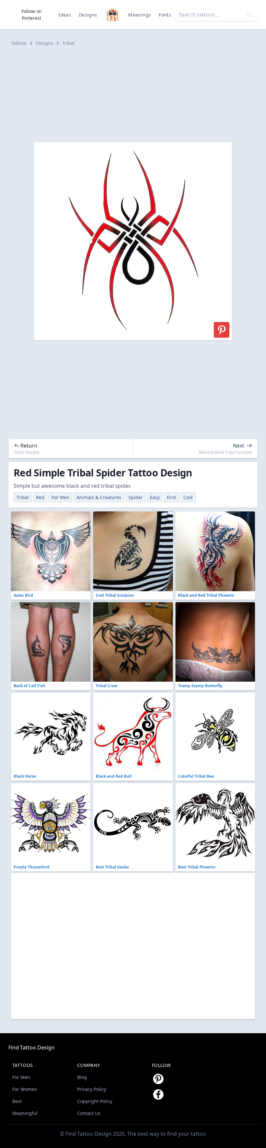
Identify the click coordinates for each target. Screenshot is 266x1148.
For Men (60, 497)
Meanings (139, 15)
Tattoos (19, 43)
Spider (135, 497)
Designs (88, 15)
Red (40, 497)
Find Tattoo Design (31, 1047)
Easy (155, 497)
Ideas (64, 15)
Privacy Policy (91, 1089)
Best (17, 1101)
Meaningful (25, 1113)
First (171, 497)
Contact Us (89, 1113)
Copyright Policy (94, 1101)
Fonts (165, 15)
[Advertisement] (133, 94)
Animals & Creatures (99, 497)
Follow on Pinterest (31, 14)
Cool (188, 497)
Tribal (68, 43)
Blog (82, 1077)
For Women (24, 1089)
